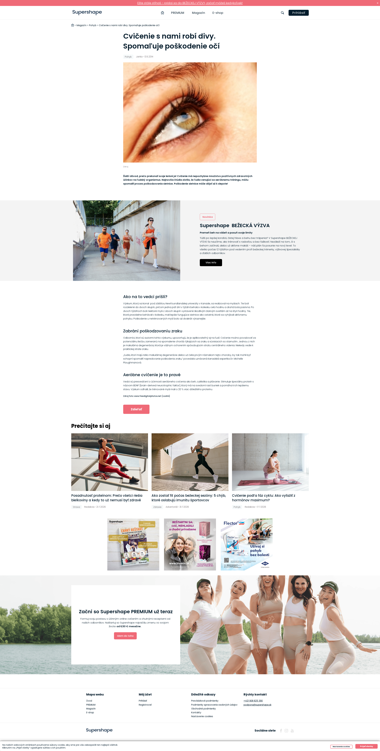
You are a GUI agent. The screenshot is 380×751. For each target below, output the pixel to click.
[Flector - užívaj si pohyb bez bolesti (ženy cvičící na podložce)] (247, 544)
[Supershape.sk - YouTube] (292, 730)
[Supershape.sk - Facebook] (281, 730)
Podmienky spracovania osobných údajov (214, 704)
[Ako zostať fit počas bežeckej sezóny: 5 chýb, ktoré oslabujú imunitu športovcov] (190, 462)
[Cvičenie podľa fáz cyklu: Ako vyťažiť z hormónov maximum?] (270, 462)
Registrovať (145, 704)
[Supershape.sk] (87, 12)
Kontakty (196, 712)
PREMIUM (177, 13)
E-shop (217, 13)
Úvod (89, 700)
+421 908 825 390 (253, 700)
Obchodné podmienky (203, 708)
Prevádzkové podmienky (204, 700)
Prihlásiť (298, 13)
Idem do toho (125, 636)
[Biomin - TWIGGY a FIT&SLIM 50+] (190, 544)
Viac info (211, 262)
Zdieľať (136, 409)
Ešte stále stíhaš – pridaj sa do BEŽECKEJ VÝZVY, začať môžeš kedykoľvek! (190, 3)
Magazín (198, 13)
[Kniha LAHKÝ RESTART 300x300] (133, 544)
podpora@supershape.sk (257, 704)
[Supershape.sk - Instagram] (286, 730)
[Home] (162, 13)
